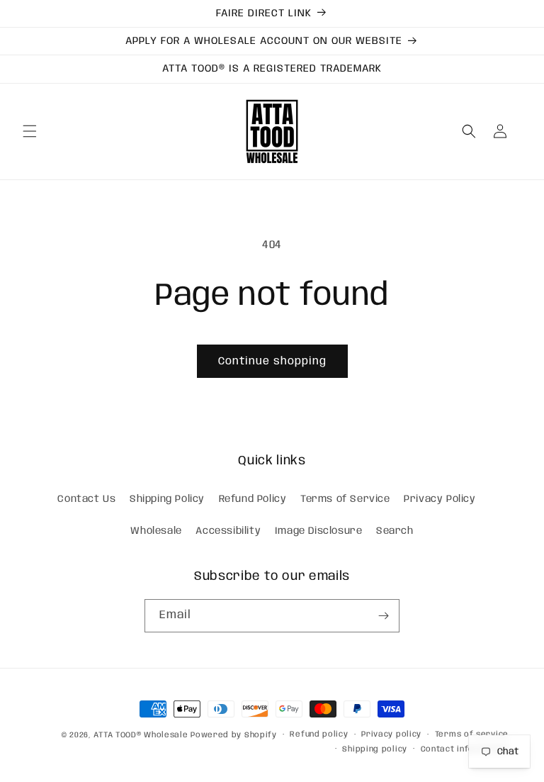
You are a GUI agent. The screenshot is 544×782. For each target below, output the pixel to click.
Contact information (465, 749)
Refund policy (319, 734)
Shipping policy (374, 749)
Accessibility (228, 531)
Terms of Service (345, 499)
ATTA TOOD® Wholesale (141, 735)
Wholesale (155, 531)
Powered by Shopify (234, 735)
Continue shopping (272, 361)
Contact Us (86, 499)
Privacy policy (391, 734)
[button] (29, 131)
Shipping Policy (167, 499)
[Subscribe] (383, 615)
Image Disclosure (319, 531)
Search (395, 531)
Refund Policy (253, 499)
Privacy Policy (439, 499)
